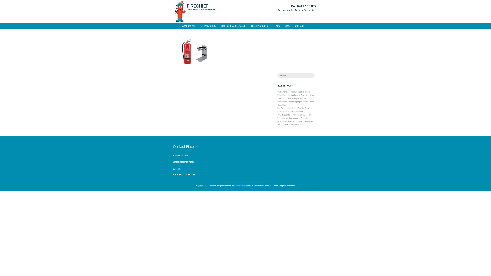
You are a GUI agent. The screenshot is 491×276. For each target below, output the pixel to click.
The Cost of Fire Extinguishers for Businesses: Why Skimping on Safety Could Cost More (295, 101)
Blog (287, 26)
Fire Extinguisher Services (184, 174)
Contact (299, 26)
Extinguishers (208, 26)
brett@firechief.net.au (184, 162)
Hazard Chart (188, 26)
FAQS (277, 26)
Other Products (259, 26)
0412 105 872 (306, 6)
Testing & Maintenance (233, 26)
